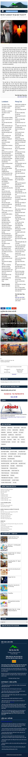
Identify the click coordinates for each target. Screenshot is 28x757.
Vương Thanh (15, 480)
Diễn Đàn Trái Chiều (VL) (6, 515)
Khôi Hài (15, 432)
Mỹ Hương (3, 458)
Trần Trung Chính (5, 470)
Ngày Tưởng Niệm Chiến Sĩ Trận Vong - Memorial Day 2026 (14, 324)
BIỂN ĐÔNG (3, 427)
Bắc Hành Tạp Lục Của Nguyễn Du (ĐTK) (9, 511)
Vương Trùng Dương (6, 482)
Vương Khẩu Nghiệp (5, 480)
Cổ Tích (9, 430)
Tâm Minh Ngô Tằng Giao (22, 16)
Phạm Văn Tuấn (5, 465)
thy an (3, 329)
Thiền (14, 439)
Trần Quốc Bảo (13, 468)
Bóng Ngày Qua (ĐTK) (5, 513)
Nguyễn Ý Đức (22, 463)
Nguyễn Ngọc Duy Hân (6, 461)
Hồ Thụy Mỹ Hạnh (22, 454)
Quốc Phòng (15, 437)
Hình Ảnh (22, 430)
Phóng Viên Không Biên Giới (6, 505)
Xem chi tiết (14, 397)
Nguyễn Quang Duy (17, 461)
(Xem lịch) (14, 374)
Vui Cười (14, 442)
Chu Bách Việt (22, 451)
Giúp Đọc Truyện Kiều (5, 490)
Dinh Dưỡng (15, 430)
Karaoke (3, 432)
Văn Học (23, 442)
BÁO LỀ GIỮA (17, 427)
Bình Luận (23, 427)
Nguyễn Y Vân (14, 463)
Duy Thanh (3, 454)
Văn (18, 442)
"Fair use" (12, 702)
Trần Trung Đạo (5, 473)
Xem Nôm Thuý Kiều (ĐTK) (6, 518)
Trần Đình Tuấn (5, 475)
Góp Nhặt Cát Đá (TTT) (5, 517)
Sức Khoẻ (9, 439)
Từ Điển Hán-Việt (4, 496)
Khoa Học (9, 432)
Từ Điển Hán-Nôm (4, 494)
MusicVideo (4, 434)
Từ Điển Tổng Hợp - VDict (6, 500)
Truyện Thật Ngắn (5, 442)
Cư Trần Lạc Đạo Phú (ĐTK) (6, 514)
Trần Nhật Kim (4, 468)
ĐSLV (15, 16)
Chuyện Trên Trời (11, 577)
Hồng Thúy (3, 456)
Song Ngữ (21, 437)
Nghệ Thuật (18, 434)
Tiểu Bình (12, 465)
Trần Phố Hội (19, 465)
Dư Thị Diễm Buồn (12, 454)
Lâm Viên (10, 456)
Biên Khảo (10, 427)
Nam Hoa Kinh (4, 492)
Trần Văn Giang (14, 473)
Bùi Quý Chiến (14, 451)
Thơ (1, 18)
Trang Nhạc (10, 593)
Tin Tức (23, 439)
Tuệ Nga (12, 475)
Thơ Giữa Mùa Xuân (6, 338)
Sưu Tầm (3, 439)
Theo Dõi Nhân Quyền (5, 506)
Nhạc (8, 437)
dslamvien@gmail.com (7, 721)
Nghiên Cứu (11, 434)
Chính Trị (3, 343)
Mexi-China (4, 352)
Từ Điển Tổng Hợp (4, 498)
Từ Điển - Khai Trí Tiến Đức (6, 497)
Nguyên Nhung (11, 458)
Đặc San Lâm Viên (22, 97)
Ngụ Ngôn (3, 437)
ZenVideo (3, 444)
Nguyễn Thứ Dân (5, 463)
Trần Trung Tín (15, 470)
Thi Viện (2, 493)
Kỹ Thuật (21, 432)
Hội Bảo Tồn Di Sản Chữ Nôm (7, 489)
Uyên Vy (16, 477)
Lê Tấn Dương (17, 456)
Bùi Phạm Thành (5, 315)
